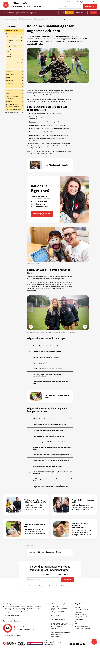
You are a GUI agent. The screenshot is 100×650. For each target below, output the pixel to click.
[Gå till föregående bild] (31, 327)
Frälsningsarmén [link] (20, 3)
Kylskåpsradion (52, 276)
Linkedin (60, 552)
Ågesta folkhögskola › (81, 614)
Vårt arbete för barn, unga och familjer (14, 41)
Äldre (7, 93)
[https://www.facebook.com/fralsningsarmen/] (71, 644)
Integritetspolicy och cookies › (83, 628)
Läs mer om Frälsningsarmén (11, 615)
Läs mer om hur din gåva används (12, 635)
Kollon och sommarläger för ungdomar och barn (14, 46)
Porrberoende (9, 80)
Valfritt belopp (80, 12)
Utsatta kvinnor (10, 90)
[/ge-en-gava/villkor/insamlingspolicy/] (9, 643)
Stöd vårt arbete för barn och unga (14, 50)
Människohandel (10, 87)
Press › (77, 621)
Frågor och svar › (79, 619)
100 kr (62, 12)
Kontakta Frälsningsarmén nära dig (60, 632)
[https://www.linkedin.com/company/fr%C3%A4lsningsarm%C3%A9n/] (77, 644)
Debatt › (77, 624)
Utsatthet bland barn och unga (14, 37)
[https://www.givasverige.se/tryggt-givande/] (21, 644)
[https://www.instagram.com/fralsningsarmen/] (74, 644)
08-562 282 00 (55, 615)
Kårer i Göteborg (55, 636)
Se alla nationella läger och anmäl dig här (41, 214)
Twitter (42, 552)
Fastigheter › (78, 612)
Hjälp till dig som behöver (11, 112)
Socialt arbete (17, 6)
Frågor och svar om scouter (14, 68)
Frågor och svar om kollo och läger (14, 63)
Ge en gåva (88, 6)
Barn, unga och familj (39, 19)
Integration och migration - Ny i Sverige (12, 97)
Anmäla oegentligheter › (81, 626)
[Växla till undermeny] (22, 30)
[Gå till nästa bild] (85, 327)
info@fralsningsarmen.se (58, 619)
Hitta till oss (37, 6)
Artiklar (8, 60)
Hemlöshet (9, 71)
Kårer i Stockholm (56, 634)
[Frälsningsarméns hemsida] (6, 5)
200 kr (70, 12)
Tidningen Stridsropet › (81, 617)
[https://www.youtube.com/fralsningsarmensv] (84, 644)
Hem (6, 19)
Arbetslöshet (9, 101)
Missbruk (8, 77)
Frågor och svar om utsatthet (13, 109)
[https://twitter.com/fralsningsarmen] (81, 644)
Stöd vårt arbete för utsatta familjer (14, 55)
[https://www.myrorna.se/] (35, 643)
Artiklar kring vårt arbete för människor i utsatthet (12, 105)
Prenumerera (67, 579)
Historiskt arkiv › (79, 607)
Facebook (51, 552)
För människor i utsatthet (25, 19)
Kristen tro (27, 6)
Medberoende (9, 83)
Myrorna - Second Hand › (81, 610)
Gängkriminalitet (10, 74)
